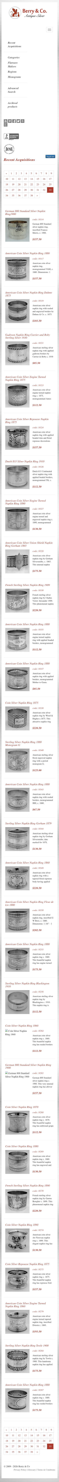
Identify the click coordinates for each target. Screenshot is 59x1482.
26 (7, 189)
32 (44, 189)
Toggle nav (50, 156)
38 (31, 195)
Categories (14, 57)
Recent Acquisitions (14, 44)
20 (19, 184)
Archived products (13, 104)
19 (13, 184)
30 (31, 189)
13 (25, 178)
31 (38, 189)
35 (13, 195)
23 (38, 184)
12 (19, 178)
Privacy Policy (20, 1469)
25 (50, 184)
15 (38, 178)
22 (31, 184)
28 (19, 189)
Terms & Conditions (46, 1469)
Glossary (32, 1469)
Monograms (14, 77)
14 (31, 178)
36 (19, 195)
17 (50, 178)
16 (44, 178)
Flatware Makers (13, 64)
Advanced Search (13, 90)
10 (7, 178)
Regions (12, 71)
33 (50, 189)
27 (13, 189)
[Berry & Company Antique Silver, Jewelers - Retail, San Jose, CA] (11, 137)
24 (44, 184)
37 (25, 195)
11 (13, 178)
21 (25, 184)
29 (25, 189)
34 (7, 195)
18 (7, 184)
